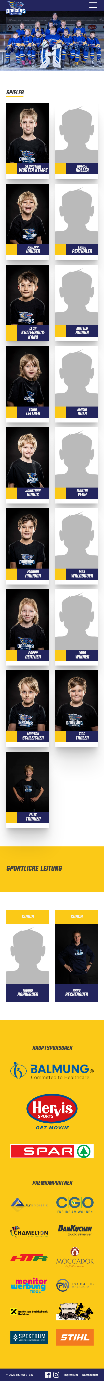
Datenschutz (90, 1375)
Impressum (71, 1375)
